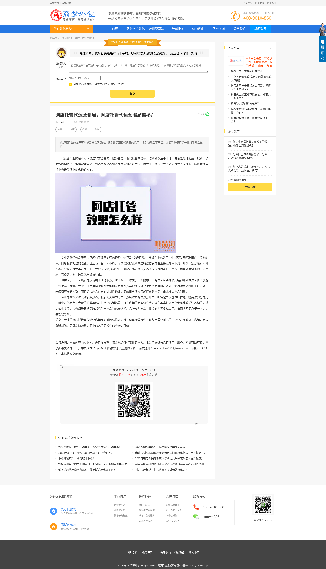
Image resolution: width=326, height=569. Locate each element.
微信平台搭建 (121, 515)
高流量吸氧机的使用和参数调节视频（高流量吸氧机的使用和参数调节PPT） (180, 464)
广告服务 (163, 552)
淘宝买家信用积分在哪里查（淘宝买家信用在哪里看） (90, 447)
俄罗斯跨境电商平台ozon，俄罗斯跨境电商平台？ (87, 469)
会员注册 (66, 3)
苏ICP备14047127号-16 (188, 565)
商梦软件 (271, 3)
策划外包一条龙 (174, 510)
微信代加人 (144, 505)
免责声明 (147, 552)
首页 (115, 28)
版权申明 (194, 552)
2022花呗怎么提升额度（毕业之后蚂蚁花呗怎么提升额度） (169, 458)
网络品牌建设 (173, 505)
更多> (270, 48)
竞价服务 (177, 28)
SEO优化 (198, 28)
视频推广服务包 (147, 510)
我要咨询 (250, 187)
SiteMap (204, 565)
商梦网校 (247, 3)
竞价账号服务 (173, 521)
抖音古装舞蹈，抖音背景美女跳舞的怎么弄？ (161, 469)
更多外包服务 (145, 521)
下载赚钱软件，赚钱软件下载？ (76, 458)
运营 (60, 129)
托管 (84, 129)
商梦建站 (259, 3)
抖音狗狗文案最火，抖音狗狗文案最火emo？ (161, 447)
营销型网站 (156, 28)
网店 (72, 129)
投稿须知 (178, 552)
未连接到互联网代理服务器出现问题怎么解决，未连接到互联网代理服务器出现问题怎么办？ (189, 452)
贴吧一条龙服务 (147, 515)
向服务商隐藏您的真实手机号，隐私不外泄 (98, 84)
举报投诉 (131, 552)
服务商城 (219, 28)
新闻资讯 (260, 28)
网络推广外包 (136, 28)
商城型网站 (119, 510)
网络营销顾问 (173, 515)
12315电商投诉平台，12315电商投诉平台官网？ (86, 452)
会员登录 (54, 3)
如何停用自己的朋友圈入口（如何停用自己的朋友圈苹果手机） (95, 464)
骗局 (97, 129)
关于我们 (239, 28)
